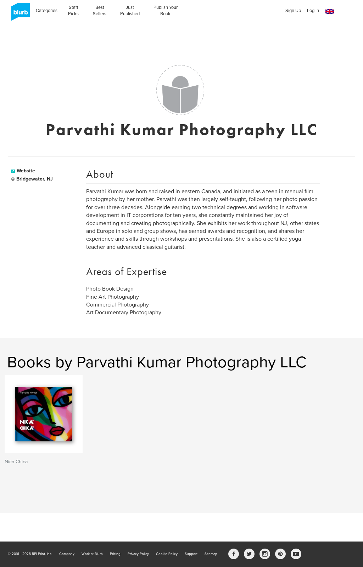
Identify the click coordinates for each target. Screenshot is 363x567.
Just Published (130, 11)
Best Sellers (99, 11)
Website (26, 171)
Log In (313, 10)
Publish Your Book (165, 11)
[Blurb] (18, 14)
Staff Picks (73, 11)
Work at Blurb (92, 554)
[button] (329, 11)
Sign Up (293, 10)
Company (66, 554)
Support (191, 554)
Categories (46, 10)
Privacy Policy (138, 554)
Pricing (115, 554)
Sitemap (211, 554)
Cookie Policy (167, 554)
